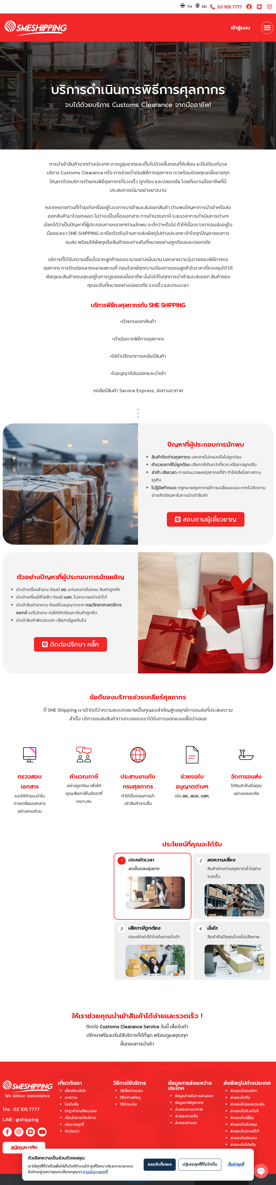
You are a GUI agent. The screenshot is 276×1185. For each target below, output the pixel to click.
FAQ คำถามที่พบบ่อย (81, 1111)
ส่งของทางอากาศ (189, 1109)
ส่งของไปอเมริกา (243, 1091)
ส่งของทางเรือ (186, 1116)
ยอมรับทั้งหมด (160, 1164)
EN (204, 6)
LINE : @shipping (21, 1119)
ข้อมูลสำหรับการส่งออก (194, 1096)
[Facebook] (249, 7)
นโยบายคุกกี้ (74, 1124)
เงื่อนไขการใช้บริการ (80, 1118)
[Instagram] (269, 7)
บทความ (71, 1097)
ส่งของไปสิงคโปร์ (244, 1111)
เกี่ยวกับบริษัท (75, 1091)
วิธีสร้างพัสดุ (130, 1097)
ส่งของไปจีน (240, 1097)
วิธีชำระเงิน (128, 1104)
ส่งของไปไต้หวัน (243, 1145)
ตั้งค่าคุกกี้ (138, 1181)
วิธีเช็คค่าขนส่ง (131, 1091)
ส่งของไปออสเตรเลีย (247, 1104)
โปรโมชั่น (71, 1104)
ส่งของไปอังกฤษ (243, 1124)
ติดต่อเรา (72, 1131)
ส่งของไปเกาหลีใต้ (244, 1131)
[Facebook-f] (7, 1132)
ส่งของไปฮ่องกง (243, 1138)
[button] (267, 28)
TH (189, 6)
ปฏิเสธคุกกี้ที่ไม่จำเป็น (199, 1164)
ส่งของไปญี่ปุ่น (242, 1118)
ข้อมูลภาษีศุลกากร (189, 1103)
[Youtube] (42, 1132)
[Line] (259, 7)
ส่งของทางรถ (186, 1123)
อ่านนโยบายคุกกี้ (95, 1172)
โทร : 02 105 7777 (21, 1109)
